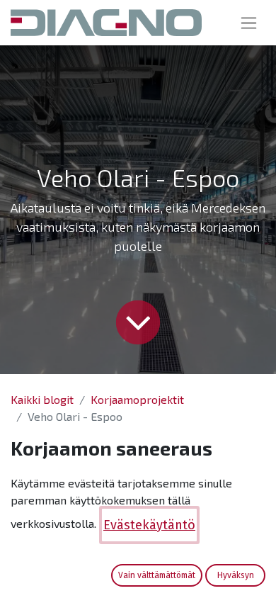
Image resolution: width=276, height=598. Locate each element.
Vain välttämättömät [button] (156, 575)
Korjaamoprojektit (137, 399)
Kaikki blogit (42, 399)
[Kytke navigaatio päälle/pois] (248, 23)
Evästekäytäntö (149, 525)
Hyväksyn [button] (235, 575)
